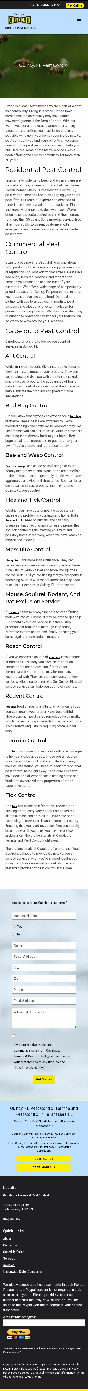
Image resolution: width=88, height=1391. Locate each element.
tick (14, 806)
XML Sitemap (33, 1376)
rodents (14, 612)
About (7, 1239)
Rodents (10, 706)
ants (17, 366)
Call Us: (45, 5)
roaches (54, 657)
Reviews (9, 1265)
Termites (11, 751)
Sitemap (18, 1376)
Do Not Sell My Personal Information (53, 1372)
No (19, 934)
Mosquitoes (13, 560)
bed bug (75, 416)
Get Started (44, 1079)
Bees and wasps (15, 466)
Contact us (44, 1158)
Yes (19, 926)
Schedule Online (13, 1252)
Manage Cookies (57, 1368)
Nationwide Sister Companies (23, 1272)
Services (9, 1258)
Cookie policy (20, 1372)
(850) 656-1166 (11, 1219)
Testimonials (44, 1167)
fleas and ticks (14, 520)
